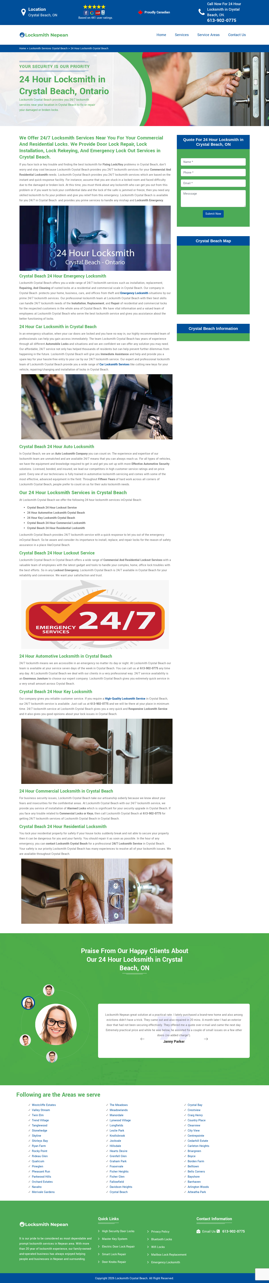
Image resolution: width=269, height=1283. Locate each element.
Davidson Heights (121, 1187)
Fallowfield (117, 1182)
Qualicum (38, 1161)
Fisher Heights (119, 1172)
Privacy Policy (160, 1232)
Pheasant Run (41, 1172)
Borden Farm (196, 1161)
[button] (52, 1057)
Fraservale (116, 1166)
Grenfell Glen (118, 1156)
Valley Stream (41, 1110)
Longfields (116, 1125)
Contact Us (237, 34)
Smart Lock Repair (114, 1254)
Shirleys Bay (40, 1141)
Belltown (193, 1166)
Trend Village (40, 1120)
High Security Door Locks (118, 1231)
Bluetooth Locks (161, 1239)
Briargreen (194, 1151)
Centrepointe (196, 1136)
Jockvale (115, 1141)
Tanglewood (39, 1125)
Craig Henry (195, 1115)
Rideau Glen (40, 1156)
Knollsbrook (117, 1136)
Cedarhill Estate (198, 1141)
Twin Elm (38, 1115)
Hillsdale (115, 1146)
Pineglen (37, 1166)
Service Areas (208, 34)
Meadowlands (119, 1110)
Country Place (197, 1120)
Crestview (194, 1110)
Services (182, 34)
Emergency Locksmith (134, 293)
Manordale (116, 1115)
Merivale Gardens (43, 1192)
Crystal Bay (195, 1105)
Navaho (37, 1187)
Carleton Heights (198, 1146)
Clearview (194, 1125)
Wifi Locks (158, 1247)
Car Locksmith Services (114, 364)
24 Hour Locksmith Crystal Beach (89, 48)
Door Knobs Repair (114, 1262)
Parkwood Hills (41, 1177)
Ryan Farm (39, 1146)
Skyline (36, 1136)
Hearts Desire (118, 1151)
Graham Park (118, 1161)
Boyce (192, 1156)
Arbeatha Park (197, 1192)
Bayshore (194, 1177)
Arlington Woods (198, 1187)
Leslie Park (117, 1131)
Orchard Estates (42, 1182)
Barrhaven (194, 1182)
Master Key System (114, 1239)
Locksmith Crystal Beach (131, 1278)
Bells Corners (196, 1172)
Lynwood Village (120, 1120)
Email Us (209, 1231)
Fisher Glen (117, 1177)
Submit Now (213, 214)
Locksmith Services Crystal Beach (48, 48)
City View (194, 1131)
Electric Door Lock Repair (118, 1247)
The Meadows (119, 1105)
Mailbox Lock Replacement (168, 1255)
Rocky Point (39, 1151)
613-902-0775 (221, 20)
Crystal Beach (119, 1192)
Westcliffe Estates (44, 1105)
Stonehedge (39, 1131)
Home (161, 34)
